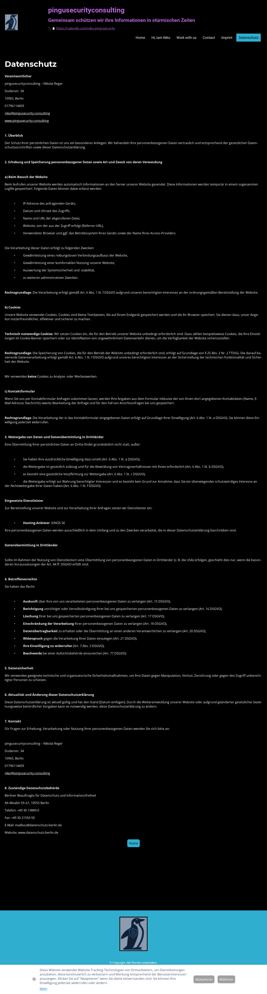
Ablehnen (226, 979)
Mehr (43, 989)
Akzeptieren (204, 979)
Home (133, 843)
